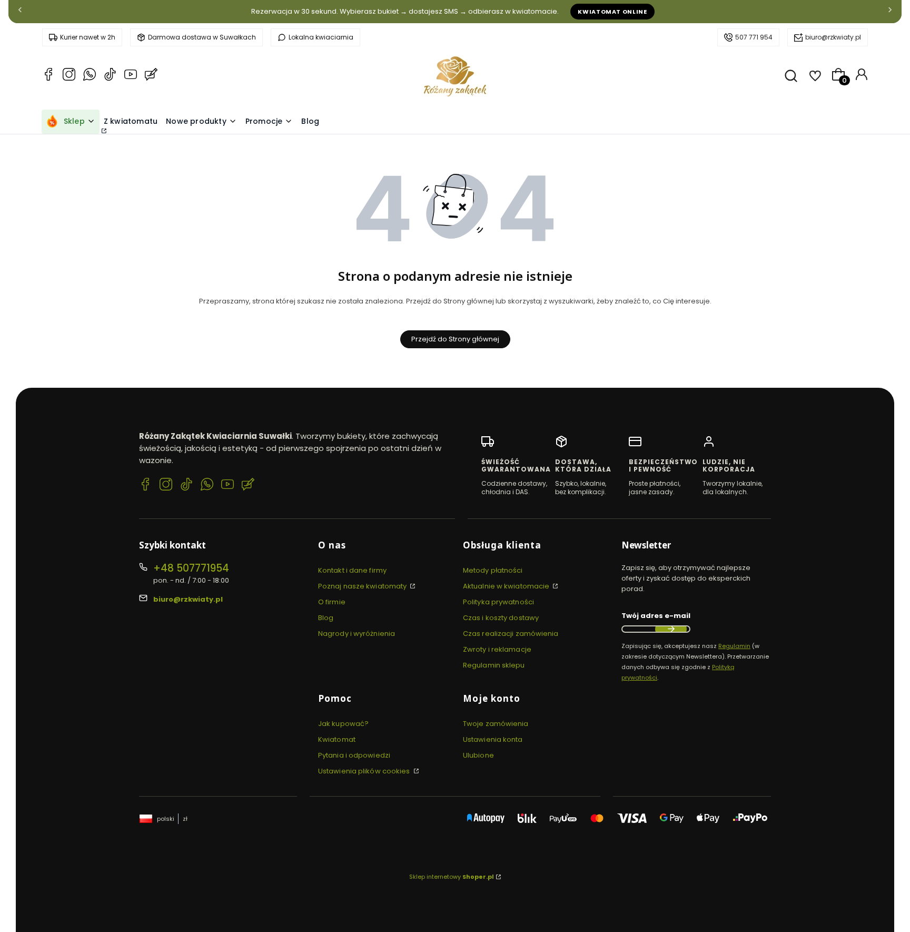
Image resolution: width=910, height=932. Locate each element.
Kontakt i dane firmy (352, 570)
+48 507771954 (191, 568)
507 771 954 (754, 37)
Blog (325, 618)
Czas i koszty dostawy (501, 618)
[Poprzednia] (20, 12)
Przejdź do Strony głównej (455, 339)
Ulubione (478, 755)
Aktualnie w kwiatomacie (507, 586)
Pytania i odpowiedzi (354, 755)
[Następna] (890, 12)
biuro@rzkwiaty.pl (833, 37)
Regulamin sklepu (494, 665)
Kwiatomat (336, 739)
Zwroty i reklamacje (497, 649)
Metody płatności (493, 570)
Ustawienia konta (493, 739)
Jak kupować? (343, 724)
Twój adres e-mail (655, 616)
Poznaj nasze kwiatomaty (363, 586)
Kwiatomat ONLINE (612, 11)
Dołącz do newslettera (671, 629)
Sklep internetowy (451, 876)
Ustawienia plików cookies (365, 771)
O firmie (331, 602)
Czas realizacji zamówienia (511, 634)
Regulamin (734, 646)
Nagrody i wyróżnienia (356, 634)
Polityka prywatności (498, 602)
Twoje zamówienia (496, 724)
